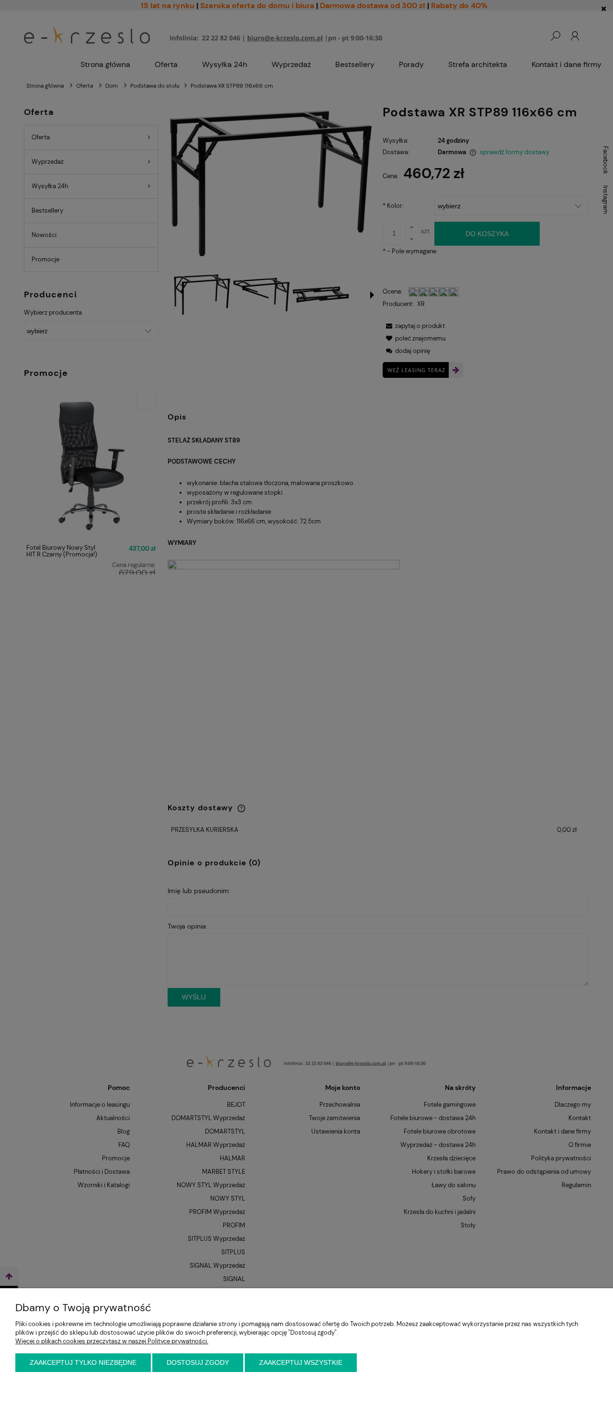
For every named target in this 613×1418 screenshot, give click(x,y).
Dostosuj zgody (198, 1362)
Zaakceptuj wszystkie (300, 1362)
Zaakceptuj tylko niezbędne (83, 1362)
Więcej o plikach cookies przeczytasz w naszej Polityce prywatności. (111, 1341)
